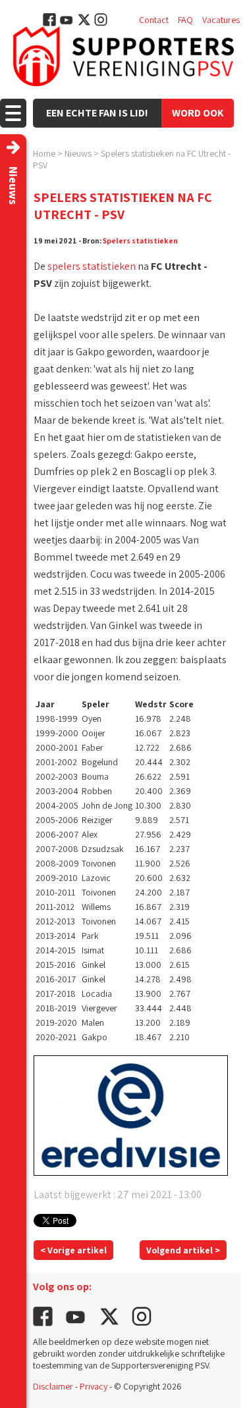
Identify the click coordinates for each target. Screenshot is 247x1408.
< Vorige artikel (73, 1250)
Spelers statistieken (140, 240)
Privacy (93, 1386)
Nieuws (78, 153)
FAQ (185, 20)
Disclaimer (53, 1386)
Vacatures (221, 20)
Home (44, 153)
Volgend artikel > (183, 1250)
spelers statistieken (91, 266)
